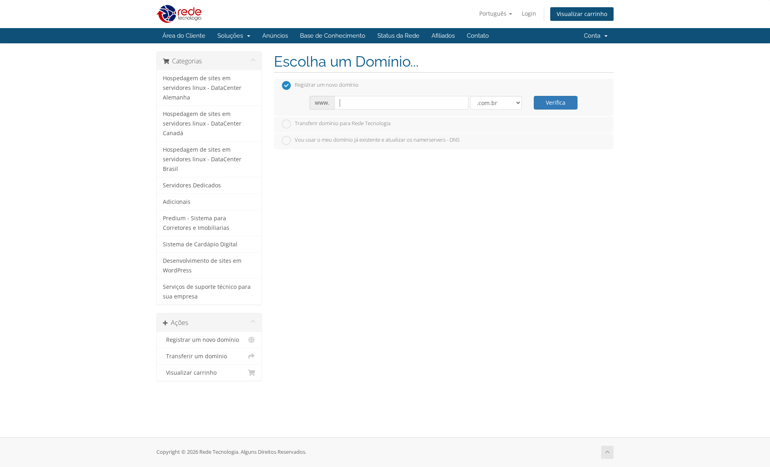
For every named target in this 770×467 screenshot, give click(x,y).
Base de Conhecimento (332, 35)
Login (529, 13)
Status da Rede (398, 35)
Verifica (555, 102)
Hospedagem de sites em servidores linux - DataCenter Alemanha (202, 88)
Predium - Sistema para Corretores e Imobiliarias (196, 223)
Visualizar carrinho (582, 14)
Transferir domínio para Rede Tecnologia (343, 123)
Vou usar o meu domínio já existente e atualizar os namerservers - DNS (377, 140)
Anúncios (275, 35)
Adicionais (176, 201)
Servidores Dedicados (192, 185)
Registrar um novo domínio (201, 339)
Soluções (231, 35)
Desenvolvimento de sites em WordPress (202, 265)
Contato (478, 35)
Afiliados (443, 35)
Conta (594, 35)
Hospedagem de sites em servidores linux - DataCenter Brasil (202, 159)
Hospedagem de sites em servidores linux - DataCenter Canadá (202, 123)
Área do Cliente (183, 35)
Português (493, 13)
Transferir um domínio (195, 356)
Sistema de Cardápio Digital (200, 244)
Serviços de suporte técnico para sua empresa (207, 291)
